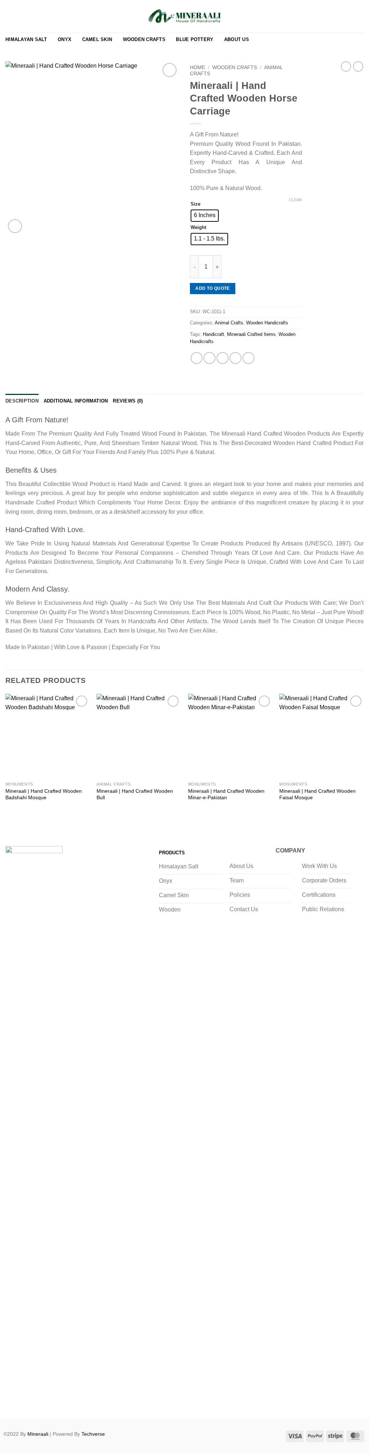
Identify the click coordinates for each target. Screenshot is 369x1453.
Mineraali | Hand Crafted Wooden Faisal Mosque (317, 794)
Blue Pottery (194, 39)
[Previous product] (358, 66)
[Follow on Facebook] (13, 1399)
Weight (198, 227)
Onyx (64, 39)
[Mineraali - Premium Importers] (184, 16)
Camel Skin (97, 39)
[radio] (204, 215)
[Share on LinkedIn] (248, 358)
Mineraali (37, 1434)
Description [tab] (22, 401)
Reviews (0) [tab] (128, 401)
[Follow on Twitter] (41, 1399)
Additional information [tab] (76, 401)
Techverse (93, 1434)
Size (195, 204)
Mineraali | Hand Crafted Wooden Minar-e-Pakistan (226, 794)
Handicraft (213, 334)
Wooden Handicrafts (267, 322)
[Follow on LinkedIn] (71, 1399)
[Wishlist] (325, 16)
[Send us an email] (56, 1399)
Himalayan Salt (26, 39)
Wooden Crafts (144, 39)
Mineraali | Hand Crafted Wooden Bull (135, 794)
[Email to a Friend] (222, 358)
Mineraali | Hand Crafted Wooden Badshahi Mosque (43, 794)
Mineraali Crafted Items (251, 334)
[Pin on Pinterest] (235, 358)
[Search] (336, 16)
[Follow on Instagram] (27, 1399)
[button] (347, 16)
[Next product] (346, 66)
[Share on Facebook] (197, 358)
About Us (236, 39)
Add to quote (212, 288)
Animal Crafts (229, 322)
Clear (295, 200)
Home (197, 67)
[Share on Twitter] (209, 358)
